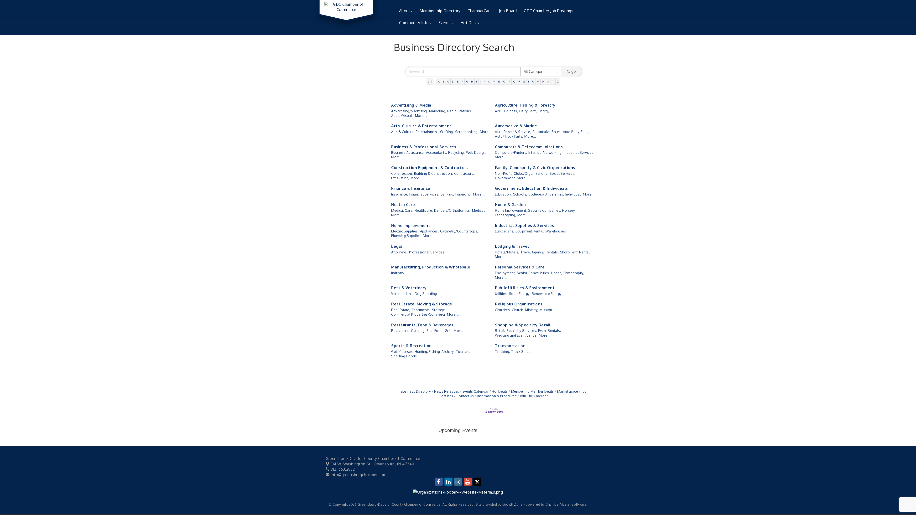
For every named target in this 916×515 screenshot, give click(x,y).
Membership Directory (440, 10)
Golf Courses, (402, 352)
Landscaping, (505, 215)
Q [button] (514, 81)
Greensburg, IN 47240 (372, 464)
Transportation (510, 345)
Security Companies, (544, 210)
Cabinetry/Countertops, (459, 231)
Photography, (573, 273)
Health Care (403, 204)
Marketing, (437, 111)
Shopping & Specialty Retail (523, 325)
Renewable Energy (547, 294)
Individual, (573, 194)
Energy (544, 111)
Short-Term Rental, (575, 252)
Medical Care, (402, 210)
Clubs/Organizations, (531, 173)
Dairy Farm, (528, 111)
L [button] (489, 81)
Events (444, 22)
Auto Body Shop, (576, 132)
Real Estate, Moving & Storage (421, 304)
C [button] (448, 81)
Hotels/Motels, (507, 252)
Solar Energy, (520, 294)
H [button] (472, 81)
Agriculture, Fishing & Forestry (525, 105)
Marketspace (567, 391)
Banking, (447, 194)
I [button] (476, 81)
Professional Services (426, 252)
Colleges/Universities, (546, 194)
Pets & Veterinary (409, 287)
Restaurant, (400, 331)
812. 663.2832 (342, 469)
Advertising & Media (411, 105)
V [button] (538, 81)
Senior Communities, (533, 273)
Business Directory (416, 391)
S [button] (524, 81)
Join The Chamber (534, 396)
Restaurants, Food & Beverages (422, 325)
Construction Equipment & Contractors (429, 167)
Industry (397, 273)
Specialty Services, (521, 331)
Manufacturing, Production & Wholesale (430, 267)
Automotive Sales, (547, 132)
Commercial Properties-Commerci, (418, 314)
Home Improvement (410, 225)
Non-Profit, (504, 173)
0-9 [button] (430, 81)
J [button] (480, 81)
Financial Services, (424, 194)
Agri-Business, (506, 111)
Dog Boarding (426, 294)
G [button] (467, 81)
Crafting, (447, 132)
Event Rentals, (549, 331)
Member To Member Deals (532, 391)
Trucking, (502, 352)
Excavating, (400, 178)
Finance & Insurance (410, 188)
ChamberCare (480, 10)
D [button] (453, 81)
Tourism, (463, 352)
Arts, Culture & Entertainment (421, 126)
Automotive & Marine (516, 126)
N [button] (499, 81)
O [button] (504, 81)
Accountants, (436, 152)
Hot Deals (469, 22)
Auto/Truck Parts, (509, 136)
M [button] (494, 81)
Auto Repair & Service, (513, 132)
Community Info (414, 22)
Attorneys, (399, 252)
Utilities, (501, 294)
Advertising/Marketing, (409, 111)
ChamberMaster (558, 504)
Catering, (418, 331)
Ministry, (531, 310)
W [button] (543, 81)
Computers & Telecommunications (529, 146)
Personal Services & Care (520, 267)
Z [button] (558, 81)
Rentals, (552, 252)
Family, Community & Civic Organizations (535, 167)
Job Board (508, 10)
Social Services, (562, 173)
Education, (503, 194)
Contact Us (465, 396)
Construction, (402, 173)
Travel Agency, (532, 252)
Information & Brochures (496, 396)
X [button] (548, 81)
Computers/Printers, (511, 152)
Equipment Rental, (529, 231)
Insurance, (399, 194)
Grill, (449, 331)
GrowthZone (512, 504)
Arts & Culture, (403, 132)
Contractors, (464, 173)
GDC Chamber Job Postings (548, 10)
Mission (546, 310)
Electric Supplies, (405, 231)
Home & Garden (510, 204)
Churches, (503, 310)
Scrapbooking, (467, 132)
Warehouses (556, 231)
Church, (518, 310)
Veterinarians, (402, 294)
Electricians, (504, 231)
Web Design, (476, 152)
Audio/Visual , (402, 115)
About (404, 10)
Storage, (439, 310)
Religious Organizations (518, 304)
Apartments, (421, 310)
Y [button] (553, 81)
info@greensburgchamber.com (358, 474)
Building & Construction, (433, 173)
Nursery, (569, 210)
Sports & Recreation (411, 345)
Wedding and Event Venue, (516, 335)
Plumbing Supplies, (406, 236)
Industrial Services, (579, 152)
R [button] (519, 81)
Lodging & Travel (512, 246)
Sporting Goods (404, 356)
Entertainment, (427, 132)
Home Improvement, (511, 210)
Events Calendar (476, 391)
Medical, (479, 210)
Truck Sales (521, 352)
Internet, (535, 152)
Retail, (500, 331)
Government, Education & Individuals (531, 188)
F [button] (462, 81)
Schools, (520, 194)
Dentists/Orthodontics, (452, 210)
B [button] (443, 81)
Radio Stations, (459, 111)
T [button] (529, 81)
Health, (556, 273)
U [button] (533, 81)
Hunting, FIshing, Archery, (434, 352)
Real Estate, (400, 310)
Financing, (463, 194)
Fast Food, (435, 331)
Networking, (552, 152)
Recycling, (456, 152)
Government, (505, 178)
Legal (396, 246)
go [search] (573, 71)
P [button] (509, 81)
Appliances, (429, 231)
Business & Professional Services (423, 146)
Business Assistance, (408, 152)
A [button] (439, 81)
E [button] (458, 81)
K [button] (484, 81)
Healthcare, (424, 210)
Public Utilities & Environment (525, 287)
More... (421, 115)
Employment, (505, 273)
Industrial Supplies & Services (524, 225)
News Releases (446, 391)
